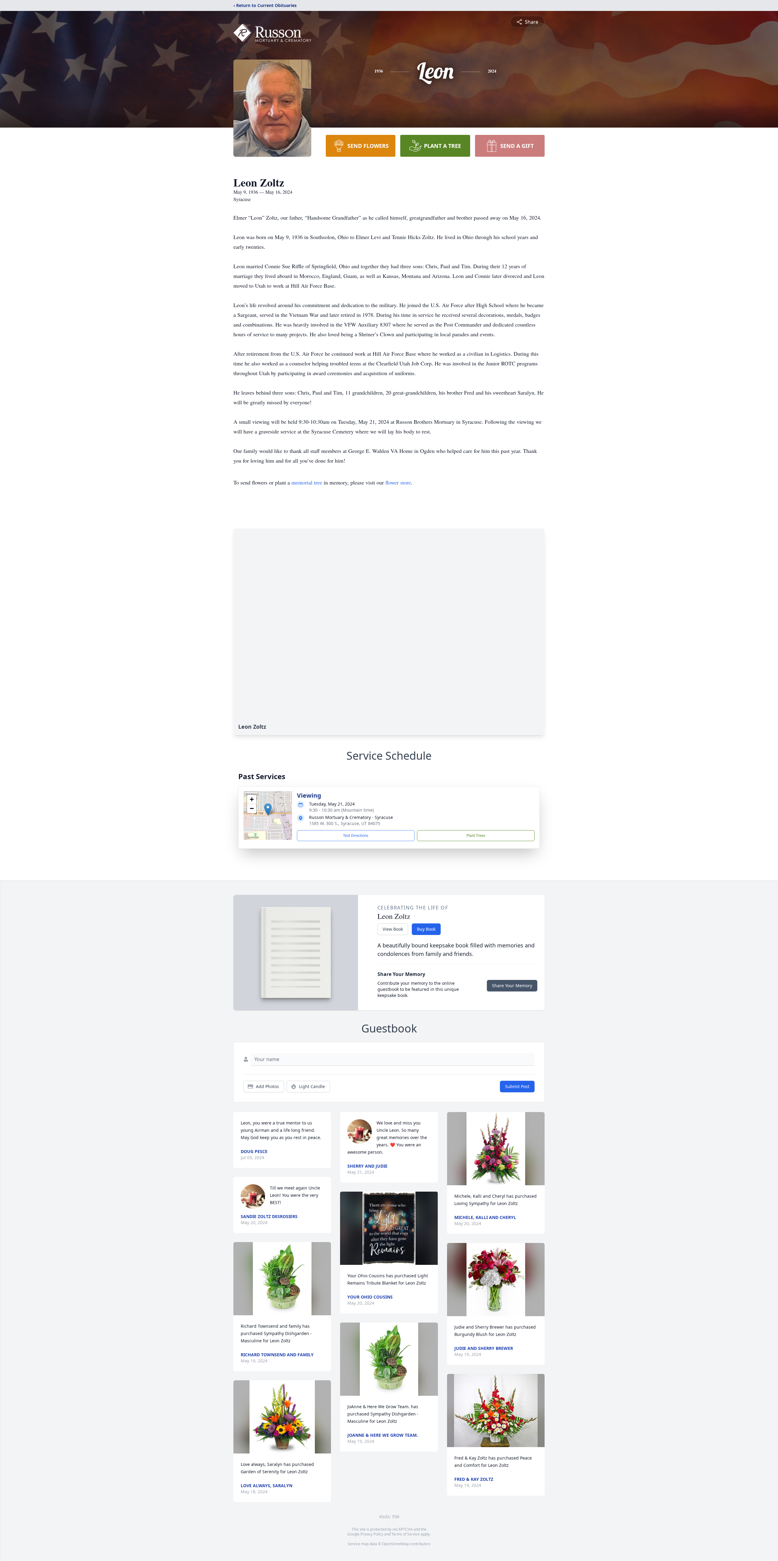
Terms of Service (405, 1534)
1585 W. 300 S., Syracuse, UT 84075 (344, 823)
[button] (268, 809)
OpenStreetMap (395, 1543)
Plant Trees (475, 835)
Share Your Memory (512, 985)
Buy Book (426, 929)
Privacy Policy (371, 1534)
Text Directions (355, 835)
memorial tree (306, 482)
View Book (393, 929)
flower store (398, 482)
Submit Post (517, 1086)
